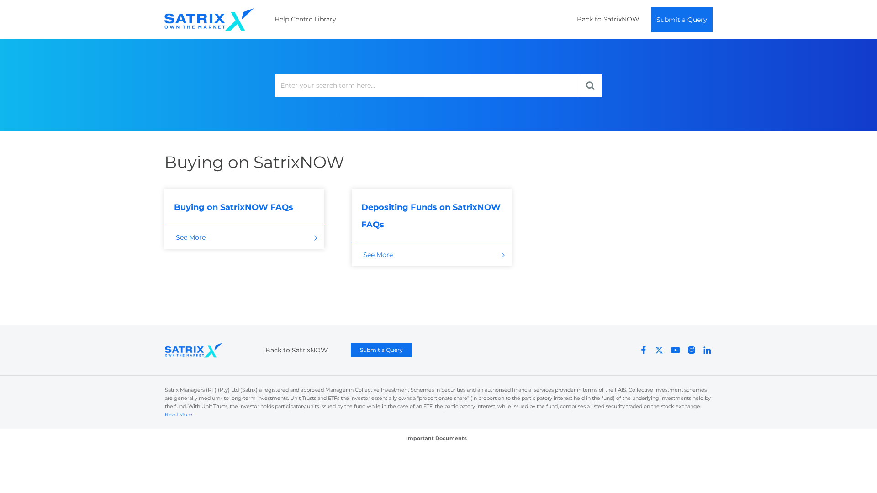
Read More (178, 414)
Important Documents (436, 438)
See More (191, 237)
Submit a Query (681, 20)
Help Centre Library (305, 19)
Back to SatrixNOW (608, 19)
